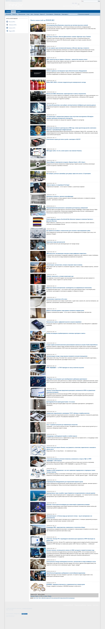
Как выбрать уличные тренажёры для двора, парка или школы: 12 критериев (68, 173)
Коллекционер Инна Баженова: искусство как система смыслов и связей (67, 25)
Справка (19, 11)
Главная (8, 11)
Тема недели (65, 14)
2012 (37, 598)
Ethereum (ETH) (12, 24)
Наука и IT (42, 14)
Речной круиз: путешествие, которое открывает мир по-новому (64, 264)
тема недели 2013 (64, 598)
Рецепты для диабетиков (80, 605)
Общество (14, 14)
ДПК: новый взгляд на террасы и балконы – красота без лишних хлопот (66, 59)
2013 (35, 598)
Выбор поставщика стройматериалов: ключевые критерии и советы (65, 333)
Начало (32, 596)
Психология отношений (83, 14)
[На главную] (16, 7)
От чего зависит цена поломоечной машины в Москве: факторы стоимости (67, 48)
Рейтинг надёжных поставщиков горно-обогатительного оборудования (66, 70)
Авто (32, 14)
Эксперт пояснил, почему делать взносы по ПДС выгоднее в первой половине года (70, 550)
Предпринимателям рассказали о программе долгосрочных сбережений (67, 207)
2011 (40, 598)
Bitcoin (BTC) (12, 21)
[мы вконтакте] (73, 4)
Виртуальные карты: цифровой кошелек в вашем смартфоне (63, 322)
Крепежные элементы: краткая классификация (59, 196)
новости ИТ (48, 598)
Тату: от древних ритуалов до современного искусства (61, 424)
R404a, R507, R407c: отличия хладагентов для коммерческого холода (66, 82)
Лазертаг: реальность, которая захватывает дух (59, 276)
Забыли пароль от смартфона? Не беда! (57, 185)
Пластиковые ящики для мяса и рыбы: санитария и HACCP (63, 139)
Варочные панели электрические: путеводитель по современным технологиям (69, 287)
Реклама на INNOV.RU (68, 605)
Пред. (36, 596)
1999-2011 (43, 598)
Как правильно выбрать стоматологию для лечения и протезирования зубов (68, 230)
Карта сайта (95, 605)
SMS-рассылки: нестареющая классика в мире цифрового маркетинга (66, 253)
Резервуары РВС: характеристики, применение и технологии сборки (65, 527)
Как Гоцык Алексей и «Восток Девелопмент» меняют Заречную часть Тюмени (68, 36)
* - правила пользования (26, 608)
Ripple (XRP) (12, 31)
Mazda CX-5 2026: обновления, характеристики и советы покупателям (66, 93)
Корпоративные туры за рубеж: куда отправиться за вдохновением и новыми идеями (70, 493)
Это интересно (49, 14)
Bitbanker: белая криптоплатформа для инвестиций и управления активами (68, 504)
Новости (13, 11)
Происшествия (21, 14)
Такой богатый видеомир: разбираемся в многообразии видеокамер (65, 573)
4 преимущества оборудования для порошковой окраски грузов (64, 481)
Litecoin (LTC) (12, 28)
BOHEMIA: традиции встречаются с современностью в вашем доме (65, 584)
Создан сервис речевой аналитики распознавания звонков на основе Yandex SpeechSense (72, 344)
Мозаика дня (57, 14)
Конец (49, 596)
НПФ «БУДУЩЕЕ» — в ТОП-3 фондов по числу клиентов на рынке (65, 367)
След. (45, 596)
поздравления (71, 598)
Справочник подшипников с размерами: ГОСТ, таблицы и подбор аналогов (67, 413)
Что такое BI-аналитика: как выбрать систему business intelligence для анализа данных (71, 105)
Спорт (28, 14)
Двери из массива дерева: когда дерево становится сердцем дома (65, 310)
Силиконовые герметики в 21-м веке (56, 299)
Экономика (8, 14)
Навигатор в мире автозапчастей (55, 242)
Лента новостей (73, 14)
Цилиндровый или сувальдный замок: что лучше (60, 401)
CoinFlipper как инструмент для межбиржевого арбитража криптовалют (66, 379)
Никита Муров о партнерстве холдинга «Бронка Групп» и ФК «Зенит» (65, 162)
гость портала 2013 (55, 598)
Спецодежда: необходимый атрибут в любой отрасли (61, 436)
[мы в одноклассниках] (75, 4)
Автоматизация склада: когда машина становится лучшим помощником (66, 356)
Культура (36, 14)
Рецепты (89, 605)
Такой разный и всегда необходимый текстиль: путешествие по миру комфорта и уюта (71, 561)
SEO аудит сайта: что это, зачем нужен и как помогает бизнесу (64, 150)
